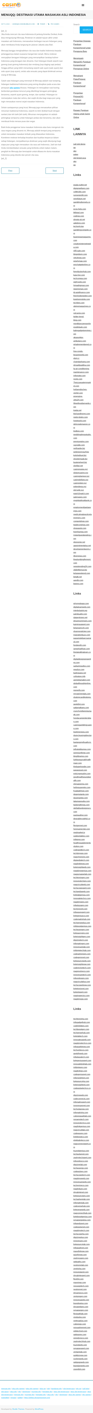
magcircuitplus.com (81, 982)
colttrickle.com (79, 192)
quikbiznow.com (80, 1355)
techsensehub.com (81, 1033)
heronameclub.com (81, 829)
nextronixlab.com (80, 1265)
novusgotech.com (81, 1286)
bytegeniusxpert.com (82, 1060)
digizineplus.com (80, 1237)
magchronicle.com (81, 857)
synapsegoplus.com (82, 1220)
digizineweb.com (80, 1095)
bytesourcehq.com (81, 1081)
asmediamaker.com (81, 680)
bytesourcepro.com (81, 1196)
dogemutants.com (81, 794)
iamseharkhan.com (81, 649)
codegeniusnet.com (81, 1074)
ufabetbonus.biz (80, 570)
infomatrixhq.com (80, 1113)
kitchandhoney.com (81, 414)
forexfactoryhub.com (82, 272)
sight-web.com (79, 282)
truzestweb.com (80, 1345)
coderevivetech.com (82, 968)
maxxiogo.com (79, 1282)
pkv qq (78, 1389)
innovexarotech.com (82, 975)
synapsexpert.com (81, 1348)
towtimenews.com (81, 732)
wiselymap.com (80, 261)
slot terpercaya (79, 158)
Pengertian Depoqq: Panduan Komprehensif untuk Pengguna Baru (82, 46)
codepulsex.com (80, 1171)
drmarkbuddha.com (81, 365)
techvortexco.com (80, 1050)
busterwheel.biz (80, 462)
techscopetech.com (81, 1175)
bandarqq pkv (56, 1389)
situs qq (43, 1389)
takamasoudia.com (81, 801)
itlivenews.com (79, 556)
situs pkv (13, 1392)
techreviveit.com (80, 909)
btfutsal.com (78, 213)
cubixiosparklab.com (82, 1116)
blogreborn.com (80, 254)
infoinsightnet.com (81, 1078)
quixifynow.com (80, 1255)
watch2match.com (81, 494)
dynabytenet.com (80, 1192)
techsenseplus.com (81, 923)
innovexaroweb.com (82, 1182)
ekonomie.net (79, 542)
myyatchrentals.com (81, 694)
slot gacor (5, 1392)
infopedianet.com (80, 1223)
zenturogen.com (80, 1296)
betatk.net (77, 577)
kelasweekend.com (81, 573)
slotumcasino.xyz (80, 473)
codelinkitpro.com (81, 1026)
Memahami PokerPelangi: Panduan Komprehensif (79, 81)
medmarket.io (79, 832)
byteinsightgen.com (81, 937)
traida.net (77, 410)
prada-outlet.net (80, 185)
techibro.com (78, 303)
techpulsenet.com (81, 1154)
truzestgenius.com (81, 1151)
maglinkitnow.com (81, 864)
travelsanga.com (80, 532)
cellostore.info (79, 676)
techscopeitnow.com (82, 985)
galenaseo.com (80, 497)
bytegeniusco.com (81, 916)
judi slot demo (79, 144)
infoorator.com (79, 376)
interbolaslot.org (80, 610)
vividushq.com (79, 1317)
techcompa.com (80, 278)
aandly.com (78, 580)
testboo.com (78, 431)
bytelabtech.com (80, 1036)
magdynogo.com (80, 999)
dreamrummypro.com (82, 621)
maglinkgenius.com (81, 1126)
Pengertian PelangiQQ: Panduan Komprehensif (79, 98)
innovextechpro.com (82, 881)
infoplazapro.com (80, 905)
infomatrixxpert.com (81, 1102)
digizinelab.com (80, 1165)
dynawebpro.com (80, 1307)
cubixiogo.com (79, 1324)
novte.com (77, 379)
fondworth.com (79, 645)
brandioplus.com (80, 1303)
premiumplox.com (81, 441)
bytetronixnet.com (81, 989)
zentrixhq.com (79, 1269)
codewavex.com (80, 1133)
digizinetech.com (80, 940)
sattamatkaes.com (81, 708)
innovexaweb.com (81, 1300)
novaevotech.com (81, 1119)
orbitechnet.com (80, 1331)
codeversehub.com (81, 1206)
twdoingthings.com (81, 805)
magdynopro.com (80, 902)
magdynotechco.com (82, 1043)
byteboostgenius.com (82, 1217)
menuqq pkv (6, 1389)
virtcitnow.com (79, 258)
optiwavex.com (79, 1335)
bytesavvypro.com (81, 933)
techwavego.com (80, 1168)
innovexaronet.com (81, 1106)
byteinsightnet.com (81, 1085)
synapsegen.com (80, 1310)
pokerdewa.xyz (79, 487)
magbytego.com (80, 1071)
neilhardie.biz (79, 448)
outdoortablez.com (81, 836)
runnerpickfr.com (80, 195)
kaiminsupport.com (81, 624)
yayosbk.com (79, 445)
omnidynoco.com (80, 1338)
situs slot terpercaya (61, 1392)
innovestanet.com (81, 1272)
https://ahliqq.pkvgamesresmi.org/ (37, 1398)
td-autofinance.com (81, 292)
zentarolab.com (80, 1352)
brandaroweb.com (81, 1366)
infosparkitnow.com (81, 1047)
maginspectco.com (81, 996)
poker (75, 154)
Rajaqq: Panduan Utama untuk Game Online (81, 113)
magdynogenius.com (82, 871)
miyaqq (13, 1398)
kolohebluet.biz (79, 455)
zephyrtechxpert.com (82, 1158)
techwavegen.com (81, 930)
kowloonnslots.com (81, 299)
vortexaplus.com (80, 1321)
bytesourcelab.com (81, 1244)
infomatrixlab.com (81, 1203)
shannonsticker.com (81, 631)
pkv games (55, 24)
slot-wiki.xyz (78, 490)
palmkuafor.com (80, 614)
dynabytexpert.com (81, 1275)
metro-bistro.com (80, 417)
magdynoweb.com (81, 1178)
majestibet (5, 1398)
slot (48, 1389)
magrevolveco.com (81, 971)
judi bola (86, 1389)
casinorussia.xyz (80, 469)
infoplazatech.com (81, 1057)
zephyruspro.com (80, 1258)
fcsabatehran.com (81, 791)
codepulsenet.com (81, 1227)
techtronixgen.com (81, 878)
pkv (74, 151)
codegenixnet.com (81, 957)
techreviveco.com (80, 1185)
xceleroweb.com (80, 1359)
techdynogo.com (80, 853)
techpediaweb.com (81, 891)
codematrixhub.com (81, 919)
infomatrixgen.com (81, 944)
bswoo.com (78, 584)
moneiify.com (79, 690)
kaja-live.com (79, 275)
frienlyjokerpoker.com (82, 296)
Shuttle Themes (18, 1409)
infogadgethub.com (81, 1022)
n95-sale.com (79, 251)
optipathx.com (79, 1262)
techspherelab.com (81, 1199)
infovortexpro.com (81, 978)
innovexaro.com (80, 1241)
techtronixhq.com (80, 1019)
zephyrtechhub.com (81, 1341)
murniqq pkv (36, 1392)
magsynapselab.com (82, 874)
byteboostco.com (80, 1137)
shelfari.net (78, 466)
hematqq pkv (47, 1392)
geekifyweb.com (80, 1053)
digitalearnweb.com (81, 607)
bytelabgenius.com (81, 895)
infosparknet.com (80, 1248)
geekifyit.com (79, 704)
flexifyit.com (78, 1279)
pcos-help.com (79, 209)
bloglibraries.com (80, 756)
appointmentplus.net (82, 546)
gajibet (20, 1398)
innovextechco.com (81, 1123)
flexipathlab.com (80, 1314)
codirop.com (78, 216)
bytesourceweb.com (82, 961)
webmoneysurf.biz (81, 452)
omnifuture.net (79, 199)
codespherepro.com (81, 954)
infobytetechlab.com (82, 950)
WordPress (39, 1409)
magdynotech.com (81, 1230)
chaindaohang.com (81, 362)
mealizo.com (78, 669)
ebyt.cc (76, 358)
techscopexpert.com (82, 888)
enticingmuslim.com (81, 774)
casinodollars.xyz (80, 480)
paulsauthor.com (80, 815)
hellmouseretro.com (81, 787)
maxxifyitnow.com (81, 1251)
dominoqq (26, 1392)
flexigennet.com (80, 825)
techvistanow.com (81, 1109)
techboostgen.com (81, 1029)
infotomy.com (79, 839)
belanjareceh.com (81, 628)
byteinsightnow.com (81, 964)
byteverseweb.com (81, 1210)
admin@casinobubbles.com (23, 24)
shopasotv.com (79, 528)
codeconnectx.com (81, 1099)
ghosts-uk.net (79, 219)
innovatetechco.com (82, 898)
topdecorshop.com (81, 525)
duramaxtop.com (80, 798)
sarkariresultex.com (81, 666)
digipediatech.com (81, 860)
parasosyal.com (80, 770)
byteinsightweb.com (81, 867)
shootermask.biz (80, 459)
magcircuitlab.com (81, 1130)
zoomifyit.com (79, 1369)
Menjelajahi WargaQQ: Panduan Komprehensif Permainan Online (82, 63)
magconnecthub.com (82, 1213)
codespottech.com (81, 850)
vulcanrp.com (79, 313)
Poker (42, 24)
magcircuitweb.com (81, 885)
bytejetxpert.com (80, 992)
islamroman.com (80, 289)
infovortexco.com (80, 1161)
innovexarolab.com (81, 947)
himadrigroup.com (81, 285)
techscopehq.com (81, 1234)
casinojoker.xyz (80, 483)
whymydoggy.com (81, 603)
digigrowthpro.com (81, 188)
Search (76, 24)
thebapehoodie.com (81, 767)
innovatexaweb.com (82, 1040)
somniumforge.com (81, 753)
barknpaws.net (79, 673)
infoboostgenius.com (82, 926)
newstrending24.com (82, 566)
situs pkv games (18, 1389)
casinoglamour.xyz (81, 476)
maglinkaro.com (80, 1189)
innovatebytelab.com (82, 1064)
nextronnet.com (80, 1289)
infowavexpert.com (81, 912)
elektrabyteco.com (81, 1140)
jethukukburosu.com (82, 749)
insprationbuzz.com (81, 635)
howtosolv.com (79, 421)
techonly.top (78, 226)
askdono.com (79, 223)
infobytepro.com (80, 1067)
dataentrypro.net (80, 617)
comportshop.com (81, 521)
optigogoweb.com (81, 1362)
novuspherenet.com (81, 1328)
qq (74, 148)
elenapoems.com (80, 784)
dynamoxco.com (80, 1293)
